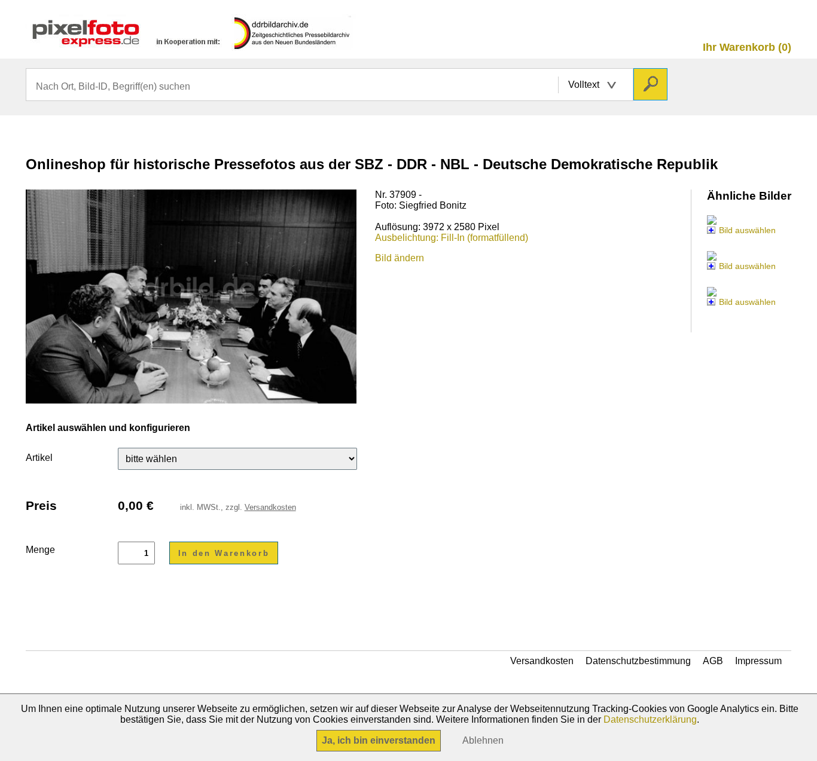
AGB (713, 661)
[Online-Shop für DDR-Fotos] (191, 45)
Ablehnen (483, 740)
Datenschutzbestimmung (638, 661)
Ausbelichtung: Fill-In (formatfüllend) (451, 238)
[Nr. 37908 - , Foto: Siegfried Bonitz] (712, 291)
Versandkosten (270, 507)
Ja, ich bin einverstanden (378, 740)
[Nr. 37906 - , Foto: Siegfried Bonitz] (712, 219)
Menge (40, 550)
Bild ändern (399, 258)
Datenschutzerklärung (650, 719)
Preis (41, 505)
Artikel (39, 458)
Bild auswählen (747, 230)
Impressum (758, 661)
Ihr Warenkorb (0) (747, 47)
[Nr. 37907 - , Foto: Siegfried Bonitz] (712, 255)
